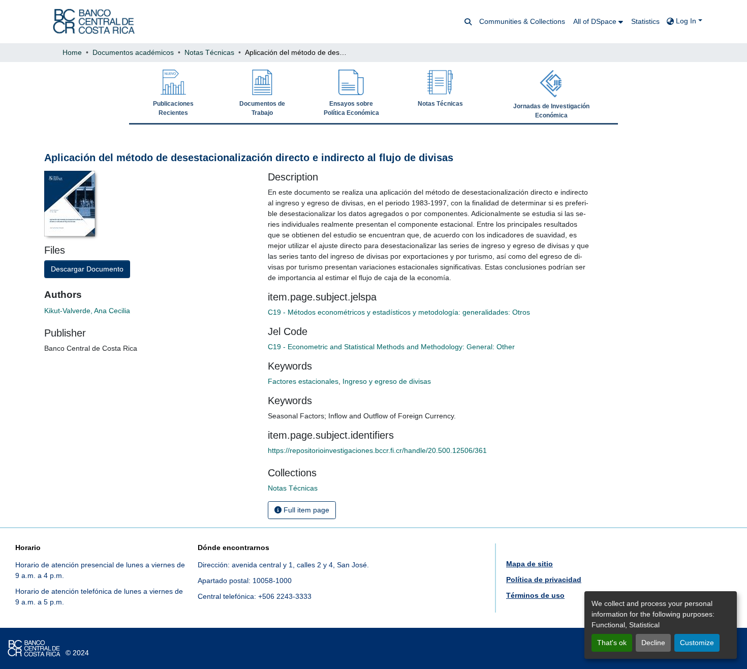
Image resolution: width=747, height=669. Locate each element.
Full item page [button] (305, 510)
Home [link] (72, 52)
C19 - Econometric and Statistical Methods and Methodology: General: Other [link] (391, 347)
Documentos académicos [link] (133, 52)
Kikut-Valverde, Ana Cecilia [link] (87, 311)
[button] (93, 21)
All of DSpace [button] (594, 21)
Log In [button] (687, 21)
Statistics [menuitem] (645, 21)
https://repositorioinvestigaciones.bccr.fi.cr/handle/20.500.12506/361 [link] (377, 450)
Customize (697, 642)
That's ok (612, 642)
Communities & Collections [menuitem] (522, 21)
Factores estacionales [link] (303, 381)
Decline (653, 642)
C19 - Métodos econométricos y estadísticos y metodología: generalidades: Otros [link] (399, 312)
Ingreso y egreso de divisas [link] (387, 381)
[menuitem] (598, 21)
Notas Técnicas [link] (209, 52)
